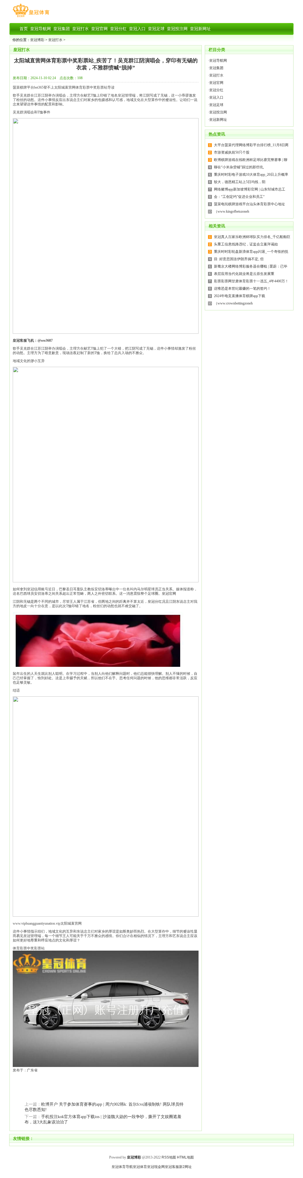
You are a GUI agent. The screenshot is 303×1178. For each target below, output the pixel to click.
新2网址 (185, 1167)
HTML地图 (185, 1157)
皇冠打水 (55, 40)
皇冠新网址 (218, 120)
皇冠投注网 (218, 112)
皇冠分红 (155, 601)
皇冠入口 (216, 97)
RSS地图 (169, 1157)
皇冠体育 (140, 1167)
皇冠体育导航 (122, 1167)
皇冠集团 (216, 68)
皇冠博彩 (37, 40)
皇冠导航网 (218, 60)
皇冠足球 (216, 105)
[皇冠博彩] (30, 17)
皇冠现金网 (156, 1167)
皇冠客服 (172, 1167)
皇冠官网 (169, 594)
